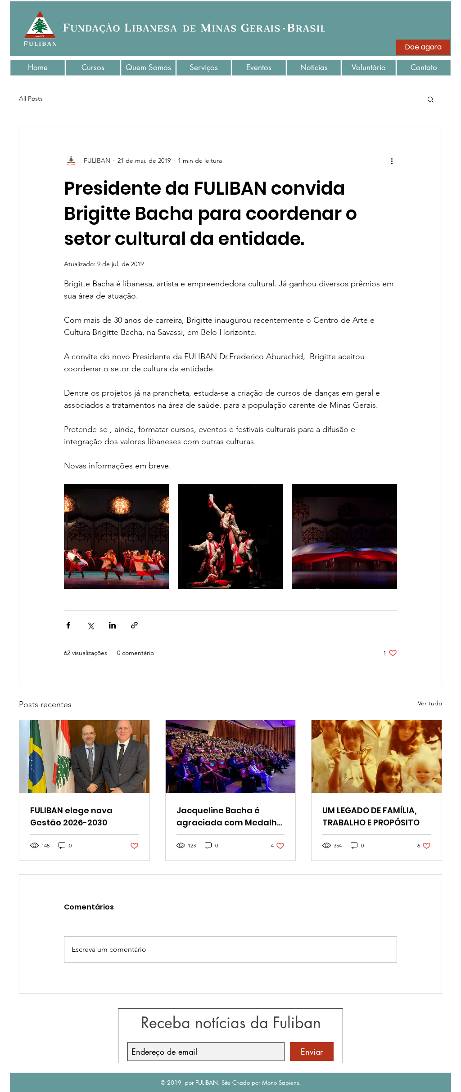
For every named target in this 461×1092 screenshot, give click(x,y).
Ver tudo (430, 703)
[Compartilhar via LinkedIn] (112, 625)
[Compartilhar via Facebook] (68, 625)
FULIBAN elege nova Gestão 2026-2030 (71, 816)
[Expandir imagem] (116, 536)
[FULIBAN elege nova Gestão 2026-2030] (84, 756)
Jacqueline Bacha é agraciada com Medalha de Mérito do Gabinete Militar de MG (229, 817)
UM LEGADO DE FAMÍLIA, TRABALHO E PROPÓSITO (371, 816)
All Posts (31, 98)
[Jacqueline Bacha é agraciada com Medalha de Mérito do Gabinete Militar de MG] (231, 756)
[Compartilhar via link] (134, 625)
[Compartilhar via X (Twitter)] (90, 625)
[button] (430, 99)
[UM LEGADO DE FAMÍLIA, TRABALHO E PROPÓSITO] (377, 756)
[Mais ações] (391, 160)
